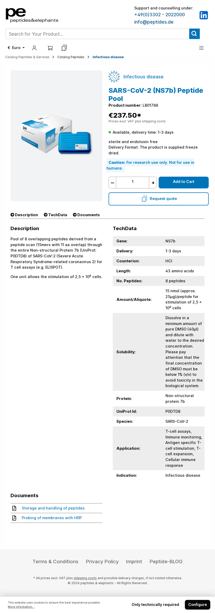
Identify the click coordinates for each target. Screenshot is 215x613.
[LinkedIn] (203, 15)
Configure (197, 604)
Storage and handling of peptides (53, 508)
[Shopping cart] (50, 48)
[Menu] (201, 48)
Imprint (134, 561)
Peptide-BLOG (166, 561)
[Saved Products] (64, 48)
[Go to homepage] (32, 15)
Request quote (163, 198)
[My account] (34, 48)
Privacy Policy (102, 561)
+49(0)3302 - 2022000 (159, 14)
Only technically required (155, 604)
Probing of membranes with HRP (52, 518)
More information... (21, 607)
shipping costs (85, 578)
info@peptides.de (154, 22)
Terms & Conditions (55, 561)
